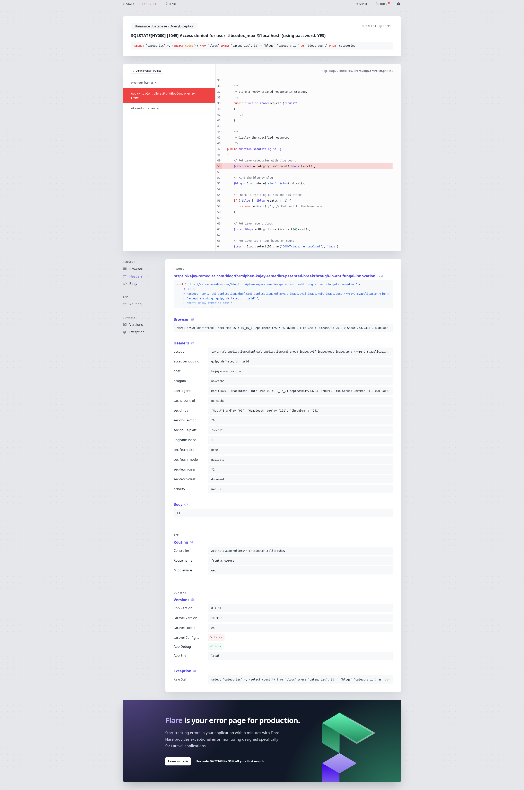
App (125, 297)
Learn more (178, 761)
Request (129, 262)
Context (129, 317)
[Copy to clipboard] (388, 45)
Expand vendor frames (148, 70)
